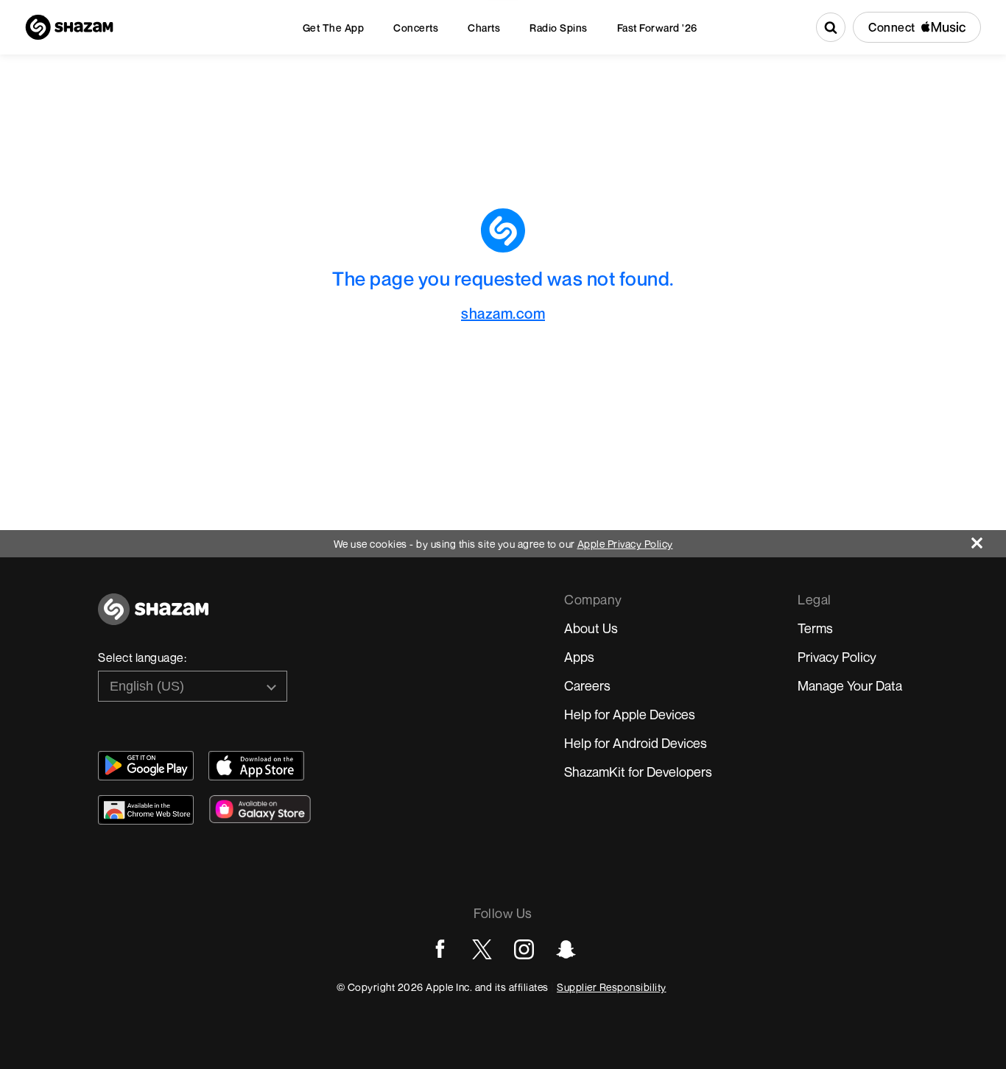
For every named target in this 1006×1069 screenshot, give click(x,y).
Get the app (334, 27)
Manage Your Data (850, 685)
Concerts (415, 27)
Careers (587, 685)
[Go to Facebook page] (440, 949)
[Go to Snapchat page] (566, 949)
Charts (484, 27)
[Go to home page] (153, 617)
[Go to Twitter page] (482, 949)
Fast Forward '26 (657, 27)
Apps (579, 657)
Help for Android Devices (635, 743)
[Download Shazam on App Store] (256, 765)
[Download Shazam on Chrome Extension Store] (146, 810)
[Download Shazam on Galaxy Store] (260, 809)
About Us (591, 628)
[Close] (988, 539)
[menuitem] (333, 27)
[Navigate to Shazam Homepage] (69, 27)
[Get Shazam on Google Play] (146, 765)
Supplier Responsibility (611, 987)
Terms (815, 628)
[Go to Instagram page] (524, 949)
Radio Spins (559, 27)
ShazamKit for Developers (638, 771)
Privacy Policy (837, 657)
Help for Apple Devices (629, 714)
